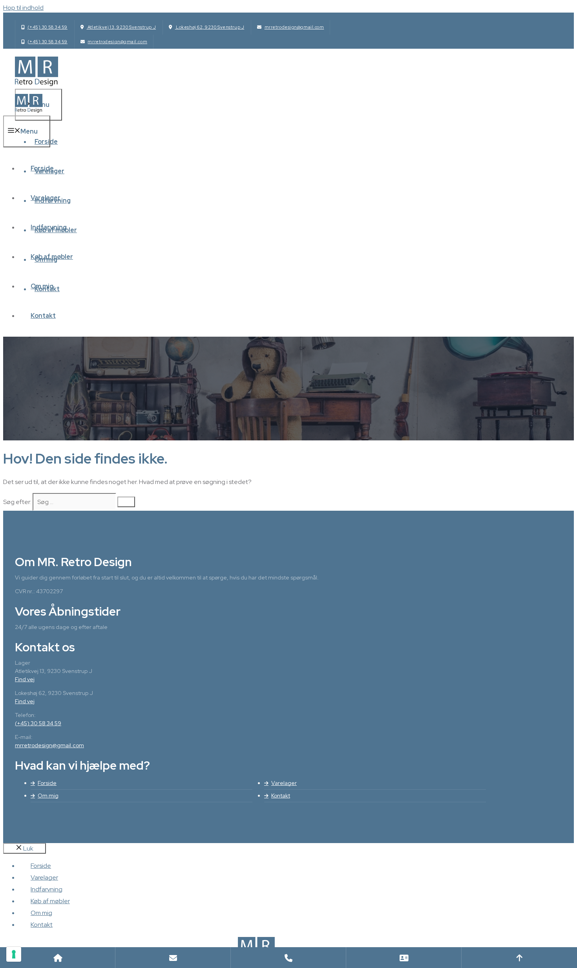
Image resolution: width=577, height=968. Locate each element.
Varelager (45, 198)
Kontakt (43, 316)
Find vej (25, 679)
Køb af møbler (52, 257)
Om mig (42, 286)
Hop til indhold (23, 8)
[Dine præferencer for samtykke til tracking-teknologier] (13, 954)
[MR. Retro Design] (28, 110)
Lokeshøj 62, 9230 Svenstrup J (210, 27)
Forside (42, 168)
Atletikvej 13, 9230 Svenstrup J (121, 27)
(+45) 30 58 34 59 (47, 27)
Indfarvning (49, 227)
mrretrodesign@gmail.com (294, 27)
